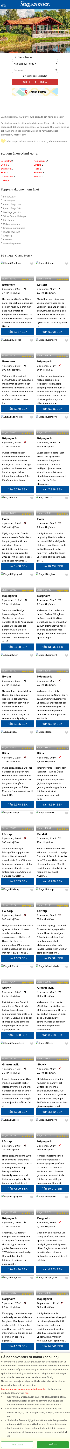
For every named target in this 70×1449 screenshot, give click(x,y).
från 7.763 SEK (18, 881)
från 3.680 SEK (52, 1111)
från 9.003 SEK (18, 958)
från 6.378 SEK (18, 804)
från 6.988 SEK (52, 881)
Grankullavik (8, 176)
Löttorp (38, 164)
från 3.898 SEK (18, 1035)
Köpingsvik (41, 161)
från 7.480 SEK (18, 1269)
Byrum (5, 164)
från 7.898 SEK (52, 489)
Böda (4, 172)
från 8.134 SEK (52, 804)
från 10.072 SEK (52, 1188)
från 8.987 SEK (18, 331)
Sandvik (39, 172)
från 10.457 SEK (52, 566)
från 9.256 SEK (52, 408)
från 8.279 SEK (18, 408)
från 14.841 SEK (52, 1346)
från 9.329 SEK (52, 723)
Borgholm (7, 161)
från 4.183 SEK (18, 1346)
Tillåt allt (53, 1444)
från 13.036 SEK (52, 647)
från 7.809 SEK (18, 1188)
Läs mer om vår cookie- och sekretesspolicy (23, 1389)
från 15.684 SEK (52, 958)
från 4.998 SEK (18, 1111)
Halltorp (6, 180)
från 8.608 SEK (18, 647)
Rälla (37, 168)
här (26, 1393)
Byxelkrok (7, 168)
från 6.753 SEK (52, 1269)
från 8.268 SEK (52, 1035)
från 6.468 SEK (18, 566)
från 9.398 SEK (52, 331)
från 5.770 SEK (18, 489)
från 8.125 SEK (18, 723)
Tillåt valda (17, 1444)
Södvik (38, 176)
